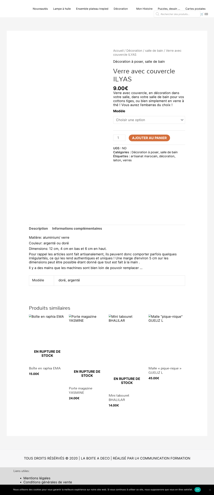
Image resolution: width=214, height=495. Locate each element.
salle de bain (154, 50)
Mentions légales (36, 478)
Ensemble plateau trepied (92, 8)
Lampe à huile (62, 8)
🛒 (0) (204, 14)
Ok (197, 489)
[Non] (209, 489)
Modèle (119, 111)
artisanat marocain (144, 156)
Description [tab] (38, 228)
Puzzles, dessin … (169, 8)
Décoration (121, 8)
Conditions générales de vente (47, 482)
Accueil (118, 50)
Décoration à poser (128, 62)
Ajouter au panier (149, 138)
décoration (167, 156)
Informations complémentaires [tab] (77, 228)
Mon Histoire (144, 8)
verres (127, 160)
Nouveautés (40, 8)
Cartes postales (195, 8)
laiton (117, 160)
